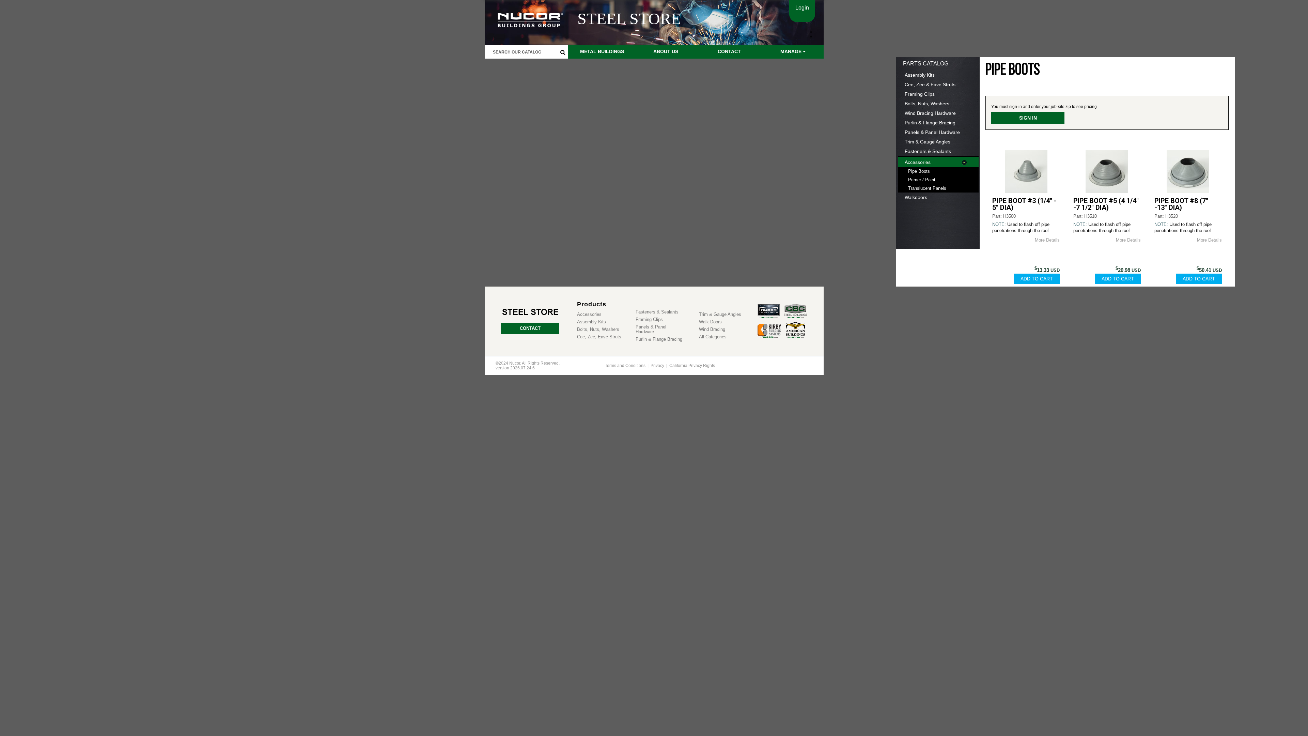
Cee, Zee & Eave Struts (930, 84)
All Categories (713, 337)
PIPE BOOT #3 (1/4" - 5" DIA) (1024, 204)
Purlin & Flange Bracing (930, 122)
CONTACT (530, 328)
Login (802, 8)
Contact (729, 51)
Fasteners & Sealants (928, 151)
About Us (665, 51)
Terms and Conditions (625, 365)
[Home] (530, 312)
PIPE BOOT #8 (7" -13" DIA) (1181, 204)
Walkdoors (916, 197)
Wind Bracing (712, 329)
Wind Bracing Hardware (930, 113)
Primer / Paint (921, 179)
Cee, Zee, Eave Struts (599, 337)
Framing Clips (920, 94)
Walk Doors (710, 322)
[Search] (562, 52)
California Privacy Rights (692, 365)
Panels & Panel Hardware (932, 132)
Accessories (918, 162)
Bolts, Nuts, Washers (927, 103)
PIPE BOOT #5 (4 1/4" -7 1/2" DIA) (1106, 204)
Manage (791, 51)
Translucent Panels (927, 188)
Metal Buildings (602, 51)
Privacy (657, 365)
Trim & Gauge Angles (927, 141)
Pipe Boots (919, 171)
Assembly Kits (920, 75)
